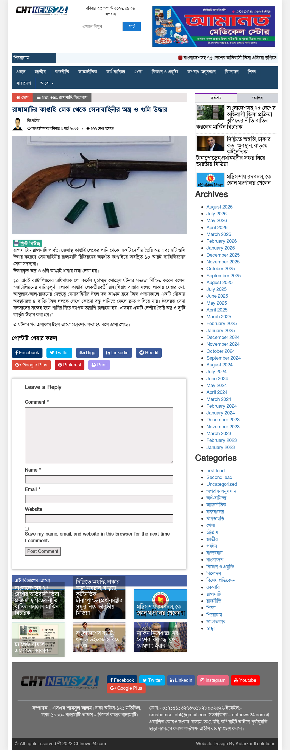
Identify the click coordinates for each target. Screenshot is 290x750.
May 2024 (216, 385)
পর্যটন (211, 546)
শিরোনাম (80, 97)
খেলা (138, 72)
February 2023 (221, 440)
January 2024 (220, 413)
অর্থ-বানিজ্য (115, 72)
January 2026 (220, 248)
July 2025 (216, 289)
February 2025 (221, 323)
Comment (37, 402)
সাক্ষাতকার (215, 621)
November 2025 (223, 262)
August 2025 (219, 282)
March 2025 (218, 316)
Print (101, 365)
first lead (49, 97)
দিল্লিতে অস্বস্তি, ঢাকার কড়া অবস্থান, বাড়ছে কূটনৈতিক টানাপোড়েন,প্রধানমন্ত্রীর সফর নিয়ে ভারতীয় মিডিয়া (99, 597)
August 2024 (219, 365)
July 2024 (216, 371)
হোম (24, 97)
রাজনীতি (62, 72)
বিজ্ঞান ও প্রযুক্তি (165, 72)
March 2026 (218, 234)
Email (32, 489)
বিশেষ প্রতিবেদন (221, 580)
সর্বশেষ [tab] (216, 98)
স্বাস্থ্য (210, 628)
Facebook (28, 353)
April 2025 (216, 310)
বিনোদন (231, 72)
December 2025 (223, 255)
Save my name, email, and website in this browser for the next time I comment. (97, 537)
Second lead (219, 477)
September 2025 (223, 275)
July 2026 (216, 213)
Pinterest (71, 365)
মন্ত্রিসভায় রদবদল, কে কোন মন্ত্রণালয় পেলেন (159, 610)
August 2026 (219, 207)
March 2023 (218, 433)
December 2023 (223, 419)
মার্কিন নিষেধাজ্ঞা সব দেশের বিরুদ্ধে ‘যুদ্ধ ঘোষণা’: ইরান (157, 640)
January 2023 (220, 447)
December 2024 (223, 337)
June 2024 (217, 378)
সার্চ (132, 26)
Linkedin (119, 353)
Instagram (214, 680)
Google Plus (34, 365)
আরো (45, 83)
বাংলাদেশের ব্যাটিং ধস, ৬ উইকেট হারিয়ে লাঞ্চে (98, 640)
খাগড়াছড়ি (215, 518)
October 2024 (220, 351)
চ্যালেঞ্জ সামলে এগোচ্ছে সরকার (31, 647)
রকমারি (212, 587)
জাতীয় (40, 72)
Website (33, 509)
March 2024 (218, 399)
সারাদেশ (23, 83)
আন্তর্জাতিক (87, 72)
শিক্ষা (252, 72)
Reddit (151, 353)
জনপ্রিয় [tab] (257, 98)
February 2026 (221, 241)
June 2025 (217, 296)
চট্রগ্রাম (212, 532)
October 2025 (220, 268)
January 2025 (220, 330)
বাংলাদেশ (214, 559)
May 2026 (216, 220)
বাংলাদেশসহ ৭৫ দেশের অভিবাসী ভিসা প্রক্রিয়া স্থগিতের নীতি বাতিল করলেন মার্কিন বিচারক (37, 600)
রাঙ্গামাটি (65, 97)
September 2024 (223, 358)
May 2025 (216, 303)
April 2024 (216, 392)
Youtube (247, 680)
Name (33, 470)
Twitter (61, 353)
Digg (90, 353)
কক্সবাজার (215, 512)
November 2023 (223, 427)
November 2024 (223, 344)
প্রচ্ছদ (20, 72)
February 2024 (221, 406)
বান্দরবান (214, 553)
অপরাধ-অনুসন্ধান (201, 72)
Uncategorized (221, 484)
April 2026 (216, 227)
